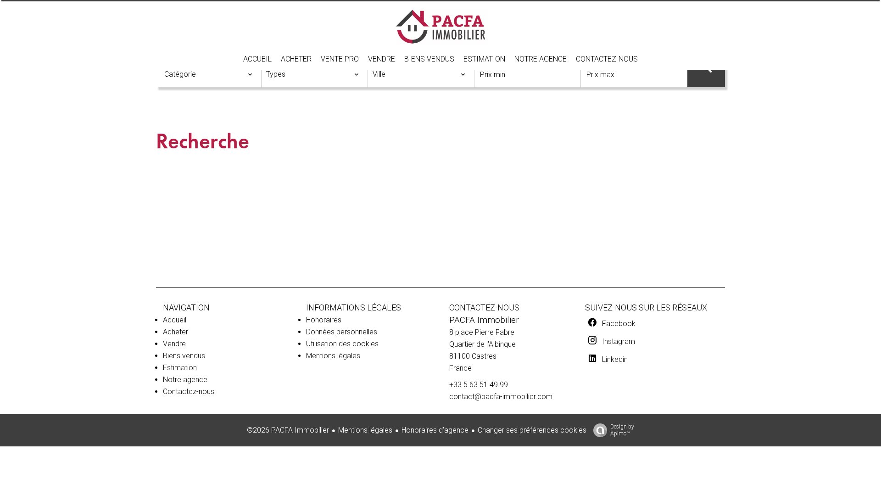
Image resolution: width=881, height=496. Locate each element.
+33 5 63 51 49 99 (478, 384)
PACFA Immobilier (484, 320)
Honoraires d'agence (434, 430)
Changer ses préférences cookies (532, 430)
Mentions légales (365, 430)
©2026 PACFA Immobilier (288, 430)
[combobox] (208, 74)
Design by (622, 430)
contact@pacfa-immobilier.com (500, 396)
